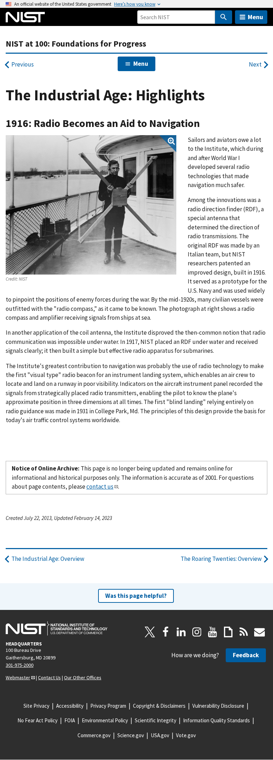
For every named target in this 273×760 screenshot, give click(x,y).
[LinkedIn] (181, 632)
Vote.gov (186, 735)
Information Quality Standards (216, 720)
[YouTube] (212, 632)
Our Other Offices (82, 677)
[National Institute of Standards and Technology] (56, 628)
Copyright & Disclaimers (159, 705)
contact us (99, 486)
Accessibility (70, 705)
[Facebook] (165, 632)
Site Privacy (36, 705)
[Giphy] (228, 632)
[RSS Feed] (244, 632)
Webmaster (18, 677)
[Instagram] (197, 632)
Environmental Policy (105, 720)
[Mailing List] (259, 632)
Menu (255, 17)
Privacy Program (108, 705)
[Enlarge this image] (91, 205)
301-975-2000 (19, 665)
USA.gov (160, 735)
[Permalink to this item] (205, 123)
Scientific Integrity (155, 720)
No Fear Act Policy (37, 720)
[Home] (25, 17)
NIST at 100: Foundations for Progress (76, 43)
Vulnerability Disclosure (218, 705)
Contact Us (49, 677)
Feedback (246, 655)
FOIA (69, 720)
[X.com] (150, 632)
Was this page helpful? (136, 596)
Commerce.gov (94, 735)
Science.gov (130, 735)
